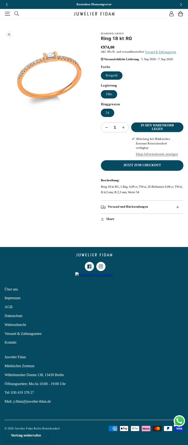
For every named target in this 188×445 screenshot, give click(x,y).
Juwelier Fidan (15, 357)
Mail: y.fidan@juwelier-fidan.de (28, 401)
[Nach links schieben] (6, 4)
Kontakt (10, 342)
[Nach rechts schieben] (181, 4)
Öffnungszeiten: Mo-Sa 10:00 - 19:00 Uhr (35, 384)
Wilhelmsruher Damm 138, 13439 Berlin (34, 375)
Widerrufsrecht (15, 325)
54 (107, 112)
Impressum (12, 298)
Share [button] (110, 219)
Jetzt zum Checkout (142, 165)
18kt (109, 94)
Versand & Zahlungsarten (160, 52)
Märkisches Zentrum (19, 366)
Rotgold (112, 75)
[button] (7, 13)
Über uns (11, 289)
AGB (9, 307)
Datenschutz (13, 316)
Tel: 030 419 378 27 (19, 392)
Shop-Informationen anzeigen (157, 154)
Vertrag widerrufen (26, 435)
